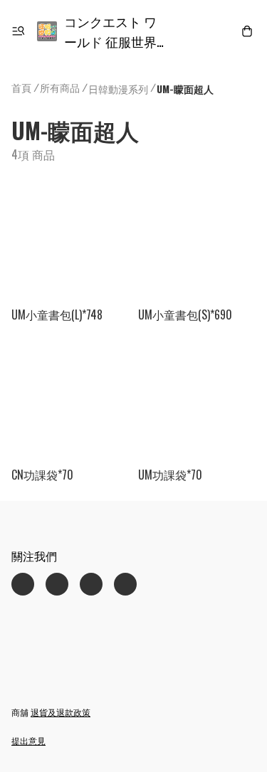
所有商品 (60, 87)
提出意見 (28, 740)
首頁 (21, 87)
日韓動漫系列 (118, 88)
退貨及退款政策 (60, 712)
